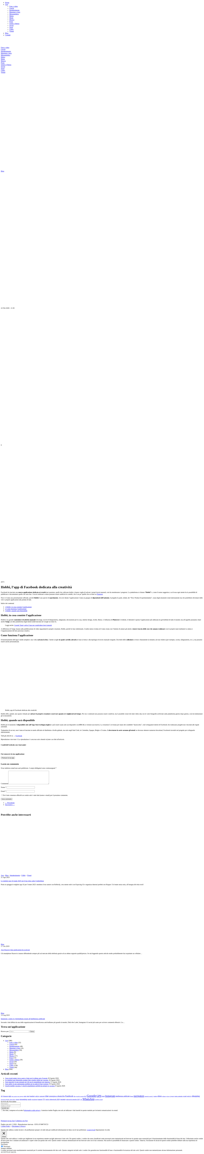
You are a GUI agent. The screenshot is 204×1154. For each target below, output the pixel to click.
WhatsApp (88, 1099)
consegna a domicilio (57, 1096)
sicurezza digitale (5, 1099)
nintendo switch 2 (148, 1096)
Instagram (110, 1096)
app (9, 1096)
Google (91, 1095)
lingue (131, 1096)
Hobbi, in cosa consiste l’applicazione (18, 607)
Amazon (5, 1096)
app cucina (14, 1096)
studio (30, 1099)
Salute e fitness (14, 23)
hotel (103, 1096)
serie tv (189, 1096)
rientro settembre (178, 1096)
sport (17, 1099)
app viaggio (20, 1096)
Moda (11, 18)
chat (46, 1096)
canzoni (42, 1096)
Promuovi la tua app (8, 758)
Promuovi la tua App (8, 1121)
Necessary (6, 1146)
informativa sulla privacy (32, 1110)
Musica (11, 20)
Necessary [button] (4, 1144)
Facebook (19, 736)
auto (25, 1096)
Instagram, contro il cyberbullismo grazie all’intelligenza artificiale (23, 1019)
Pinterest (100, 594)
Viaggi (11, 31)
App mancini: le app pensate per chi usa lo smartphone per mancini (27, 1082)
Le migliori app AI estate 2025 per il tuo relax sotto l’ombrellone (22, 881)
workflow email (99, 1099)
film (75, 1096)
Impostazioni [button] (100, 1130)
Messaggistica (14, 14)
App (6, 4)
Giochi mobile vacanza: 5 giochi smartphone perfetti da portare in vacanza (30, 1086)
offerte (159, 1096)
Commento (4, 783)
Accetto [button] (107, 1130)
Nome (3, 787)
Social (11, 25)
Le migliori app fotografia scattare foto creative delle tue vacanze (26, 1080)
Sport (11, 27)
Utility (11, 29)
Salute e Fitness (6, 65)
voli (81, 1099)
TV (44, 1099)
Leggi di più (91, 1130)
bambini (32, 1096)
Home (7, 2)
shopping (196, 1096)
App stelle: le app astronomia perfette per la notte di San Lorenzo (27, 1084)
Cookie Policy (5, 1126)
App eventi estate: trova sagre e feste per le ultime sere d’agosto (26, 1078)
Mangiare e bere (14, 12)
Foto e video (13, 6)
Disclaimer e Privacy (19, 1126)
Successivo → (10, 805)
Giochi (11, 8)
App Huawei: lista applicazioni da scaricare (15, 950)
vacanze (63, 1099)
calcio (37, 1096)
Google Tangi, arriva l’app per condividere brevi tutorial (33, 625)
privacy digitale (170, 1096)
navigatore (139, 1096)
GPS (98, 1095)
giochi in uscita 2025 (81, 1096)
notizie (155, 1096)
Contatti (7, 35)
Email (3, 791)
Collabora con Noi (21, 1121)
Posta (11, 22)
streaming (23, 1099)
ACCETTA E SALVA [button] (8, 1152)
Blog (6, 33)
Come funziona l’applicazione (15, 609)
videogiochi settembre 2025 (73, 1099)
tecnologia (34, 1099)
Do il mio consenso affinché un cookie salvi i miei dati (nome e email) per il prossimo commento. (35, 795)
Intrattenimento (14, 10)
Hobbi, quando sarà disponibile (16, 611)
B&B (28, 1096)
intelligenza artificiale (122, 1096)
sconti (185, 1096)
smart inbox (13, 1099)
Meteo (11, 16)
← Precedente (10, 803)
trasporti (40, 1099)
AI (2, 1096)
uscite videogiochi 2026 (52, 1099)
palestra (164, 1096)
